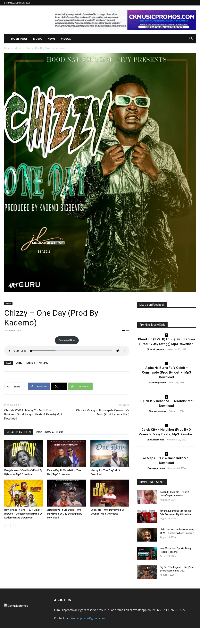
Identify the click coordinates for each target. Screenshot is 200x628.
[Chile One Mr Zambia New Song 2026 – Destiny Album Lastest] (147, 535)
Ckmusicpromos (155, 349)
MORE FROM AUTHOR (49, 432)
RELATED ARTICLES (19, 432)
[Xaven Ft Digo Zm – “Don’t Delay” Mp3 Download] (147, 497)
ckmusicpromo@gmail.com (87, 618)
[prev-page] (6, 525)
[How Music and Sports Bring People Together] (147, 553)
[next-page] (13, 525)
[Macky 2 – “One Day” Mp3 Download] (109, 453)
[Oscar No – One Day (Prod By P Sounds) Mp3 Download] (109, 493)
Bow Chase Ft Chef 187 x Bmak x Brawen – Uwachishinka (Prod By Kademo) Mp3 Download (23, 513)
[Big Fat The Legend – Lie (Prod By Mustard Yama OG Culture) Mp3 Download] (147, 572)
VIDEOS (66, 38)
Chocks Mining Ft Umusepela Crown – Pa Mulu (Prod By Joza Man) (102, 412)
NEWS (51, 38)
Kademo (30, 362)
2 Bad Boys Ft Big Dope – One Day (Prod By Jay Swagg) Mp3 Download (64, 513)
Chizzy (19, 362)
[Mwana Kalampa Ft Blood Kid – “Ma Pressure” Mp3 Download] (147, 516)
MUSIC (37, 38)
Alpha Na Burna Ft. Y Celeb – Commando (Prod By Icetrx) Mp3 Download (166, 372)
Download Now (66, 340)
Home (7, 48)
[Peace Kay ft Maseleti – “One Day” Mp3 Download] (66, 453)
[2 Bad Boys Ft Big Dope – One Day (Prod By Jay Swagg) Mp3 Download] (66, 493)
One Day (43, 362)
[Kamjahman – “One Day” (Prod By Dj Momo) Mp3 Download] (23, 453)
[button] (191, 39)
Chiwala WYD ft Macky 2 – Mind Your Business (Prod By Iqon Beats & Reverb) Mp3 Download (33, 414)
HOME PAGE (19, 38)
